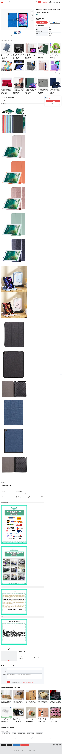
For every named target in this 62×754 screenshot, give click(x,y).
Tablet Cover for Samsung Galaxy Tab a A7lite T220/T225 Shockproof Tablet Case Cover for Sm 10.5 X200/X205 (6, 73)
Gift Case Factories (4, 737)
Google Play (9, 744)
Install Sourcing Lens (25, 744)
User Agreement (36, 750)
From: (5, 669)
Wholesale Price (37, 747)
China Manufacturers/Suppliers (23, 747)
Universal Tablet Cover (39, 733)
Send (8, 682)
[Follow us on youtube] (57, 744)
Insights (51, 747)
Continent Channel (42, 747)
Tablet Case (35, 737)
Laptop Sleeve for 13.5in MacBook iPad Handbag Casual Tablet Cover (43, 90)
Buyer (40, 4)
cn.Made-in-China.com (40, 748)
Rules (60, 4)
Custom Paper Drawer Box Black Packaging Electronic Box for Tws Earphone (6, 719)
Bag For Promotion (12, 737)
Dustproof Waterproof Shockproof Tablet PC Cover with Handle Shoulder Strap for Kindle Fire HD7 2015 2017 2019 (55, 55)
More (2, 741)
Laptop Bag (14, 733)
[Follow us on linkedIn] (60, 744)
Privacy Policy (46, 750)
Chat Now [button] (55, 22)
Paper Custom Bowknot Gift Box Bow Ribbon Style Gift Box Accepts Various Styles (55, 702)
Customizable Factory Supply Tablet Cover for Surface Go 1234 (18, 73)
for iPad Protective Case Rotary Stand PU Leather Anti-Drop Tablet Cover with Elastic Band (55, 90)
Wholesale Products (31, 747)
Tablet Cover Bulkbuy (15, 740)
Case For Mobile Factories (21, 737)
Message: (4, 674)
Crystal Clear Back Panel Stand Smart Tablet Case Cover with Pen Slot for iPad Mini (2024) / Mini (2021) (30, 55)
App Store (3, 744)
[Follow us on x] (54, 744)
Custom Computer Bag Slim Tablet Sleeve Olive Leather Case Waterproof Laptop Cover (43, 55)
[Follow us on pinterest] (59, 744)
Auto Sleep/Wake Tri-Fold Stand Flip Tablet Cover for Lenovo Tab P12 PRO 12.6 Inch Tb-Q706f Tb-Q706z (30, 90)
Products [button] (16, 1)
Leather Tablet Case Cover (6, 740)
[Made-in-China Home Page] (6, 2)
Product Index (47, 747)
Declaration (41, 750)
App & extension (49, 4)
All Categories (4, 4)
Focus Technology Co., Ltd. (24, 750)
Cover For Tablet (47, 737)
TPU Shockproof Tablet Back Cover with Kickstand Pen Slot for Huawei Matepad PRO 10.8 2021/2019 (30, 73)
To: (5, 671)
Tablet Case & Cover (14, 6)
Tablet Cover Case (55, 737)
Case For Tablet (41, 737)
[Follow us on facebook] (53, 744)
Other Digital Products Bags (6, 733)
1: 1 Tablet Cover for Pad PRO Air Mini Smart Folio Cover (42, 73)
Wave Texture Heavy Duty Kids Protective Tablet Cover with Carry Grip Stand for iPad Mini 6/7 (55, 73)
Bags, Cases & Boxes (7, 6)
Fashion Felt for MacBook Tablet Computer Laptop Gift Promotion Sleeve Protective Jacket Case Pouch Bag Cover (6, 90)
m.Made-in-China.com (33, 748)
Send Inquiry (42, 22)
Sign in (60, 2)
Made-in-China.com (26, 748)
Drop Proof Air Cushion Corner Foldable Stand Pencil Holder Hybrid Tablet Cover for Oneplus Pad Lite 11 (6, 55)
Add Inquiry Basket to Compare (18, 35)
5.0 (48, 98)
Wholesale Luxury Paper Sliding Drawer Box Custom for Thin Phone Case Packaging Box (43, 719)
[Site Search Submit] (39, 2)
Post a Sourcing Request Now (28, 682)
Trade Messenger (16, 744)
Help (44, 4)
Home (2, 6)
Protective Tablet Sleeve (21, 733)
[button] (36, 1)
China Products (16, 747)
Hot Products (11, 747)
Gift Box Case (29, 737)
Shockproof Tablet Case (30, 733)
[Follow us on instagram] (56, 744)
